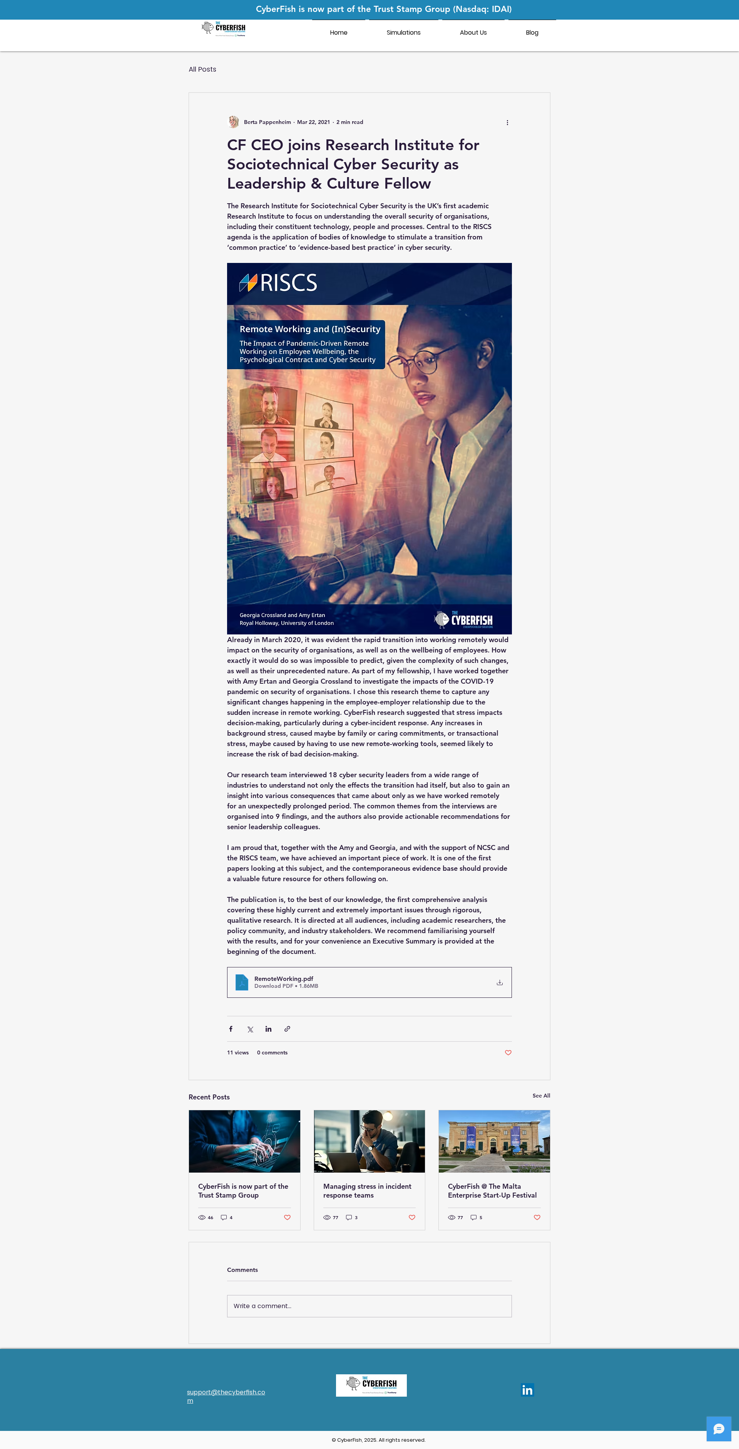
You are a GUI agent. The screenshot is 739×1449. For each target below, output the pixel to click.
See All (541, 1095)
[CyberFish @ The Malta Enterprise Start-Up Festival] (494, 1141)
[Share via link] (287, 1028)
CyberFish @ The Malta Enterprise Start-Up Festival (492, 1191)
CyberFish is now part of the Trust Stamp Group (243, 1191)
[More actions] (507, 122)
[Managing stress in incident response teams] (369, 1141)
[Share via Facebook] (230, 1028)
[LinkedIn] (527, 1390)
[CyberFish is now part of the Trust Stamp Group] (244, 1141)
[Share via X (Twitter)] (249, 1028)
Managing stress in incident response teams (367, 1191)
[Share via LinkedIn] (268, 1028)
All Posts (202, 69)
